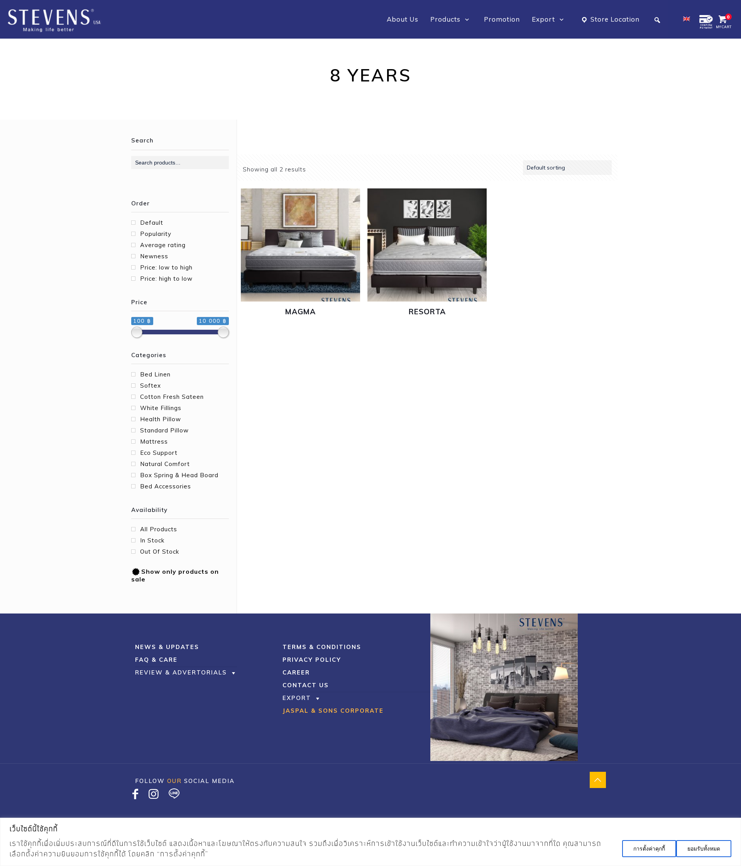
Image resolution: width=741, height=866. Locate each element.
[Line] (174, 796)
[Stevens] (54, 19)
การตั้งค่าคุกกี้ (649, 848)
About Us (402, 19)
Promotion (502, 19)
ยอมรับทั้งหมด (703, 848)
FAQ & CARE (156, 659)
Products (446, 19)
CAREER (296, 672)
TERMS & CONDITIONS (322, 647)
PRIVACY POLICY (312, 659)
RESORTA (427, 311)
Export (544, 19)
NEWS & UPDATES (167, 647)
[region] (370, 842)
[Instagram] (154, 796)
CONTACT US (306, 685)
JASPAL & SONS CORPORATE (333, 710)
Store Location (614, 19)
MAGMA (300, 311)
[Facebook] (135, 796)
